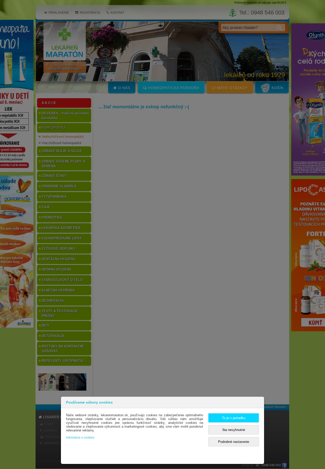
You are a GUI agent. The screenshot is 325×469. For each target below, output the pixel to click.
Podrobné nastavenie (233, 442)
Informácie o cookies (80, 437)
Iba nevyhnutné (233, 430)
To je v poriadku (233, 418)
